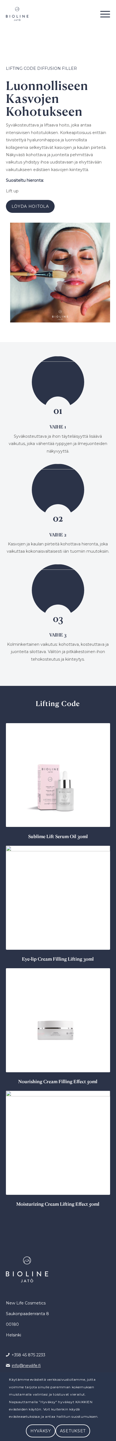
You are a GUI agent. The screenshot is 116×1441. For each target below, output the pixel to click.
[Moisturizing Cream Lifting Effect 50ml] (58, 1143)
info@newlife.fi (26, 1365)
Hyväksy (40, 1430)
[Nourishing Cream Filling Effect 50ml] (58, 1020)
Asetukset (73, 1430)
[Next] (101, 911)
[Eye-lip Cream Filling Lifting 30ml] (58, 898)
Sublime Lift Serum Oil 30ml (58, 836)
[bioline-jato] (48, 14)
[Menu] (102, 14)
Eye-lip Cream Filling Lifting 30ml (58, 959)
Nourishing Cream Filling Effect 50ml (57, 1081)
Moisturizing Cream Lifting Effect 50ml (57, 1204)
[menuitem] (102, 14)
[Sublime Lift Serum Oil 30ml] (58, 775)
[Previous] (14, 911)
